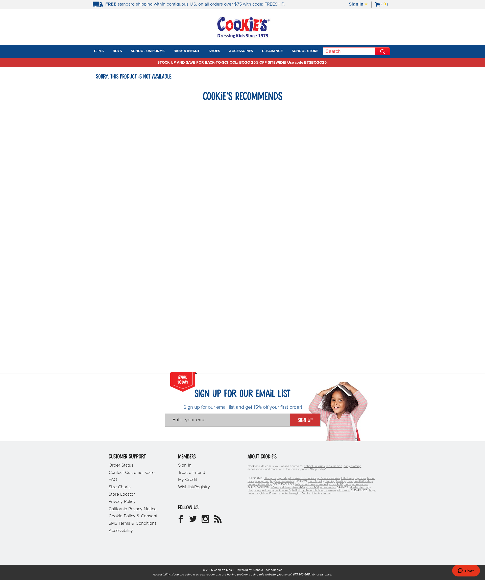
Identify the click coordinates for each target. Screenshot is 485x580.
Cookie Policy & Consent (133, 516)
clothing (330, 481)
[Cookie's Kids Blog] (218, 521)
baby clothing (352, 466)
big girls (282, 478)
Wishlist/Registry (194, 487)
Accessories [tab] (241, 51)
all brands (343, 490)
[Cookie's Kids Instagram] (205, 521)
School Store (305, 51)
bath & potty (316, 481)
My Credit (187, 479)
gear (350, 481)
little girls (270, 478)
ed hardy (268, 490)
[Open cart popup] (390, 5)
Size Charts (120, 487)
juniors (311, 478)
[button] (108, 51)
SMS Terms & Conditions (133, 523)
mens (347, 484)
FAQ (113, 479)
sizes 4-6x (298, 487)
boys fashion (286, 493)
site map (326, 493)
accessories (360, 484)
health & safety (363, 481)
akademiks (357, 487)
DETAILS (309, 4)
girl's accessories (328, 478)
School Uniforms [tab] (147, 51)
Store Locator (122, 494)
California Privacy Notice (133, 509)
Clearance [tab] (272, 51)
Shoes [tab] (214, 51)
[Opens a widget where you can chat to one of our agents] (466, 571)
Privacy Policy (122, 501)
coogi (257, 490)
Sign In (357, 4)
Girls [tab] (99, 51)
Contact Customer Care (132, 472)
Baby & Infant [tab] (187, 51)
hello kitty (298, 490)
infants (299, 484)
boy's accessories (282, 481)
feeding (341, 481)
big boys (360, 478)
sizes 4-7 (322, 484)
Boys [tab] (117, 51)
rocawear (330, 490)
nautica (279, 490)
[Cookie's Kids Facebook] (180, 521)
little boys (347, 478)
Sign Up (305, 420)
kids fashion (334, 466)
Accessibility (121, 530)
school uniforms (314, 466)
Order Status (121, 465)
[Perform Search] (382, 51)
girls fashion (303, 493)
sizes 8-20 (336, 484)
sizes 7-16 (312, 487)
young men (262, 481)
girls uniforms (268, 493)
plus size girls (297, 478)
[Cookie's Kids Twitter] (193, 521)
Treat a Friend (191, 472)
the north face (314, 490)
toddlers (310, 484)
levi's (287, 490)
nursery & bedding (260, 484)
